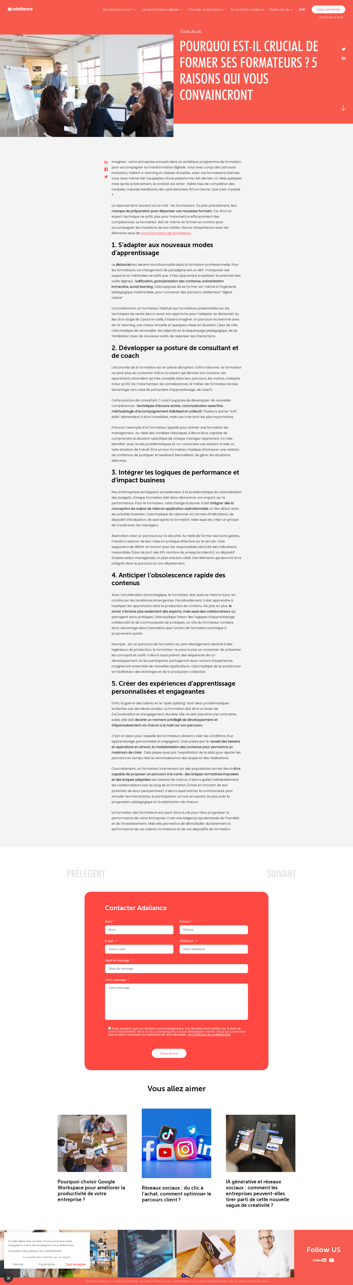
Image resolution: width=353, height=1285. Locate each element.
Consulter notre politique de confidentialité (34, 1251)
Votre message (117, 980)
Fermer (18, 1264)
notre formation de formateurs (166, 233)
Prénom (186, 921)
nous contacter (328, 9)
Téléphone (188, 941)
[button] (8, 1278)
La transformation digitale (160, 9)
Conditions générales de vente (131, 1281)
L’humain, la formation (205, 9)
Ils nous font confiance (247, 9)
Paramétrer (47, 1264)
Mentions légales (96, 1281)
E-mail (111, 941)
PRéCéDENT (86, 873)
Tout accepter (75, 1264)
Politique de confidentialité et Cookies (180, 1281)
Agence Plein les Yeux (253, 1281)
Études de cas (279, 9)
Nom (109, 921)
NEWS (302, 9)
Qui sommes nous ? (117, 9)
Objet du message (119, 960)
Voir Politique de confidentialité (209, 1034)
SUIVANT (281, 873)
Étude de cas (191, 31)
